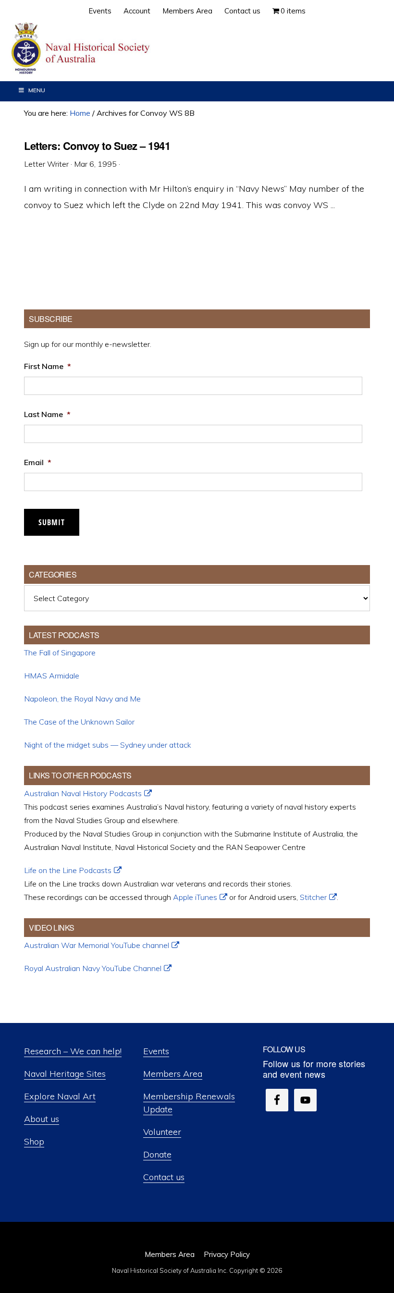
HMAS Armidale (51, 675)
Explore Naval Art (60, 1096)
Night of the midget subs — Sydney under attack (107, 745)
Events (156, 1051)
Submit (51, 522)
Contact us (164, 1176)
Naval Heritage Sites (65, 1073)
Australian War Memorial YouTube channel (96, 945)
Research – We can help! (73, 1051)
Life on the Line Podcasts (67, 870)
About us (41, 1118)
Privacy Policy (227, 1254)
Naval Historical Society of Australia (82, 49)
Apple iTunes (195, 897)
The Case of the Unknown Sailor (79, 722)
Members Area (172, 1073)
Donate (157, 1154)
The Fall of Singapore (60, 652)
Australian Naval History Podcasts (83, 793)
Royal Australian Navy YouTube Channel (92, 968)
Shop (34, 1141)
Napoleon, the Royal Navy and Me (82, 698)
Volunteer (162, 1131)
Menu (36, 90)
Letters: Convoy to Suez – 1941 (97, 145)
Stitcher (313, 897)
